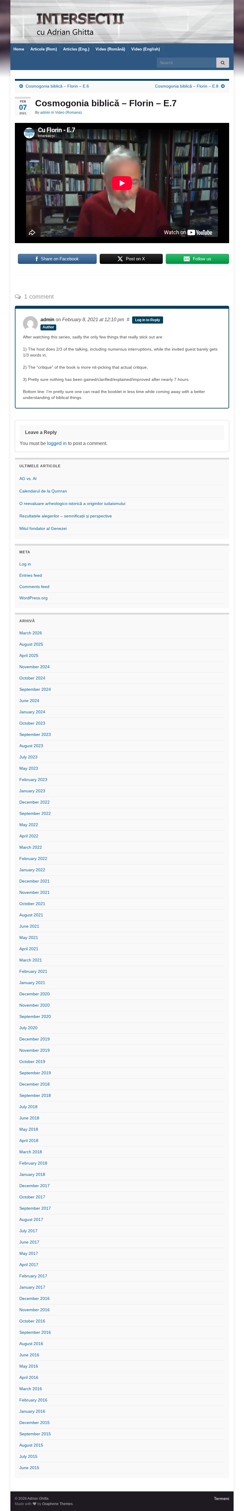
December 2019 (34, 1039)
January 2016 (32, 1411)
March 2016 (30, 1388)
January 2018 (32, 1174)
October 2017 (32, 1197)
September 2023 (35, 734)
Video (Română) (110, 49)
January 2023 (32, 790)
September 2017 (35, 1208)
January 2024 (32, 711)
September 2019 (35, 1072)
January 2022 (32, 869)
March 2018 (30, 1151)
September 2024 (35, 689)
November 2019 (34, 1050)
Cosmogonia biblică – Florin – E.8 (186, 86)
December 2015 (34, 1422)
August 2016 (31, 1343)
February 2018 (33, 1163)
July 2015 (28, 1456)
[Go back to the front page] (122, 21)
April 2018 (28, 1140)
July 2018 (28, 1106)
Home (18, 49)
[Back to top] (230, 1497)
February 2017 (33, 1276)
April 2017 (28, 1264)
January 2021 (32, 982)
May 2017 (28, 1253)
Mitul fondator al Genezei (43, 528)
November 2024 (34, 666)
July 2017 (28, 1230)
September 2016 (35, 1332)
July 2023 (28, 757)
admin (45, 112)
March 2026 (30, 633)
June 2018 (29, 1118)
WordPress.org (33, 597)
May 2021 (28, 937)
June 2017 (29, 1242)
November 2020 (34, 1005)
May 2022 (28, 824)
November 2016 (34, 1309)
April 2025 (28, 655)
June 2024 (29, 700)
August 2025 (31, 644)
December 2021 (34, 881)
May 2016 (28, 1366)
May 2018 (28, 1129)
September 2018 (35, 1095)
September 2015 (35, 1433)
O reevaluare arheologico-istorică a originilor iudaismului (72, 503)
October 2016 (32, 1321)
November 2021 (34, 892)
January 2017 (32, 1287)
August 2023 (31, 745)
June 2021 (29, 926)
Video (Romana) (68, 112)
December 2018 (34, 1084)
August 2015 (31, 1445)
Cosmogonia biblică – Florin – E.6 (57, 86)
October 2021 (32, 903)
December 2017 (34, 1185)
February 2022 (33, 858)
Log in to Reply (147, 320)
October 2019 (32, 1061)
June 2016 (29, 1354)
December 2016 (34, 1298)
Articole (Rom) (43, 49)
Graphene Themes (57, 1504)
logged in (57, 443)
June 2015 (29, 1467)
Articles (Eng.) (76, 49)
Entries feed (30, 575)
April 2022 (28, 836)
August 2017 (31, 1219)
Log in (25, 564)
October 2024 (32, 678)
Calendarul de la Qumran (43, 491)
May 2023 (28, 768)
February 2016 (33, 1400)
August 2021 (31, 915)
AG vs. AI (28, 478)
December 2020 (34, 994)
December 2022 (34, 802)
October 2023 (32, 723)
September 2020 (35, 1016)
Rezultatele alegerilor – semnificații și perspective (65, 516)
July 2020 (28, 1027)
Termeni (221, 1498)
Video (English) (145, 49)
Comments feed (34, 586)
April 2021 (28, 948)
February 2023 (33, 779)
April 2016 (28, 1377)
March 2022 (30, 847)
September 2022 (35, 813)
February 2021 (33, 971)
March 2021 (30, 960)
